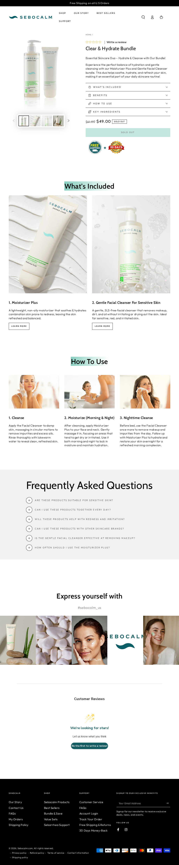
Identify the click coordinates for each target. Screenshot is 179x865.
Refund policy (37, 853)
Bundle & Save (53, 813)
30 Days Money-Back (93, 830)
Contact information (78, 853)
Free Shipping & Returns (95, 825)
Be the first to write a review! (89, 746)
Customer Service (91, 802)
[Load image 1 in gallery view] (24, 121)
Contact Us (16, 808)
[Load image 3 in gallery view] (47, 121)
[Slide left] (13, 121)
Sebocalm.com (25, 848)
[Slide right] (68, 121)
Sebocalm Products (57, 802)
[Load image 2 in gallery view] (35, 121)
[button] (143, 17)
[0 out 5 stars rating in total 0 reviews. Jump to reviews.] (94, 41)
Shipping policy (20, 857)
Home (89, 34)
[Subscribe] (168, 803)
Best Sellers (52, 808)
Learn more (19, 326)
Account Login (88, 813)
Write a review (117, 42)
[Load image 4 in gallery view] (58, 121)
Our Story (15, 802)
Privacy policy (19, 853)
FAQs (12, 813)
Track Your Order (90, 819)
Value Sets (51, 819)
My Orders (16, 819)
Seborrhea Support (57, 825)
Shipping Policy (18, 825)
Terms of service (55, 853)
